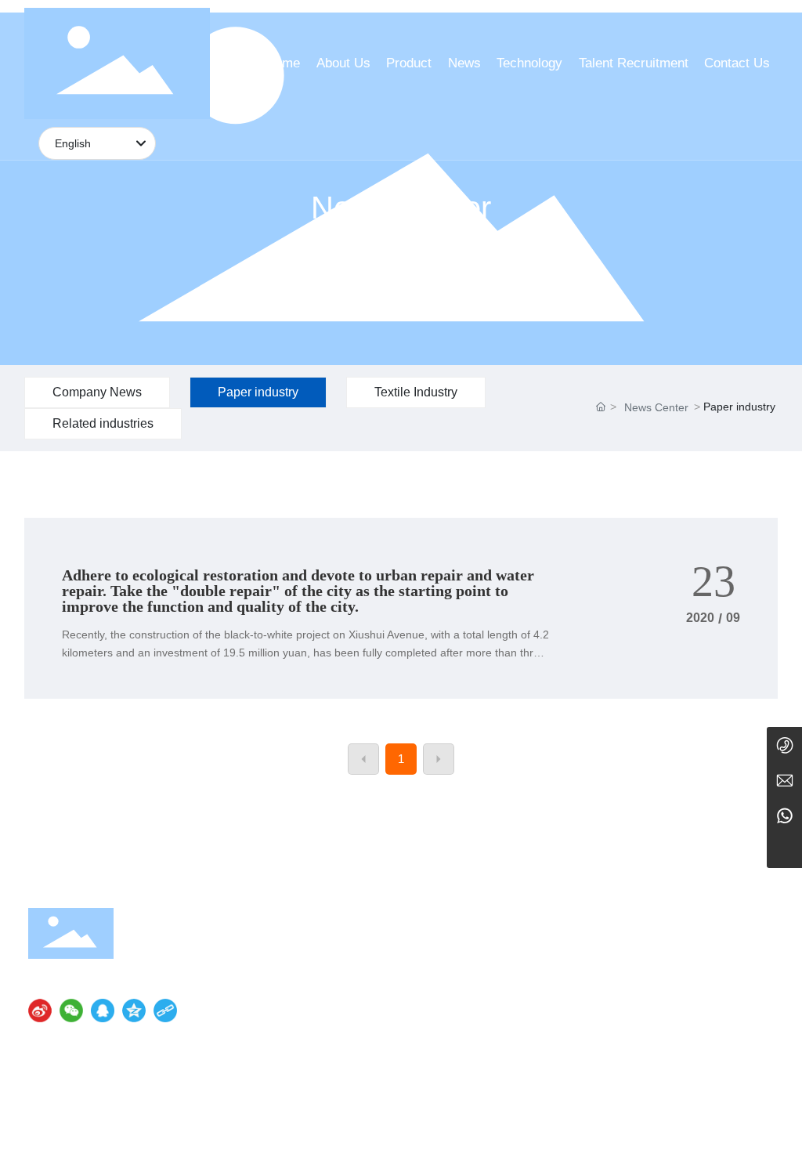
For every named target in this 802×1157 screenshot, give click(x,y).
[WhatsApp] (784, 815)
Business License (489, 1126)
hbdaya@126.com (572, 1039)
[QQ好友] (102, 1010)
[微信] (71, 1010)
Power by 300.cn (732, 1126)
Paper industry (258, 392)
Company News (97, 392)
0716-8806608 (596, 948)
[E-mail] (784, 779)
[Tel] (784, 744)
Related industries (103, 423)
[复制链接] (165, 1010)
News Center (401, 207)
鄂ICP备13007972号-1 (382, 1126)
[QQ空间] (134, 1010)
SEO (551, 1126)
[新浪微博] (40, 1010)
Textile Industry (415, 392)
